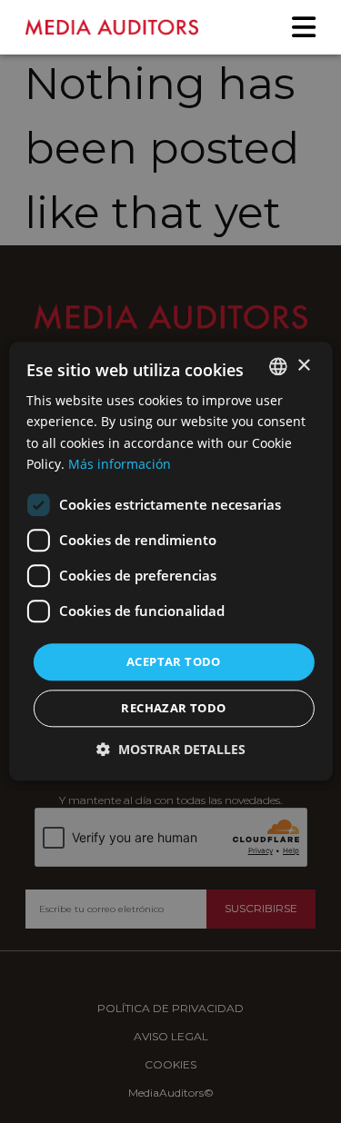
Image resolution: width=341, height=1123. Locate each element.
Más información (119, 463)
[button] (171, 750)
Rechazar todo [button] (173, 709)
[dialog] (170, 561)
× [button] (303, 366)
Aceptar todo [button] (173, 661)
